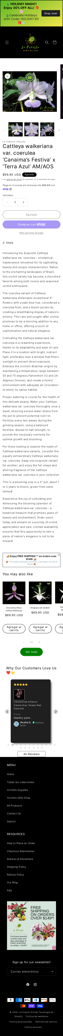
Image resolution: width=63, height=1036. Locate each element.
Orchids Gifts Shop (18, 797)
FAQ (9, 890)
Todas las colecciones (20, 782)
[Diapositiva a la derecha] (59, 130)
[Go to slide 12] (54, 744)
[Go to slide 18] (42, 747)
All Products (14, 805)
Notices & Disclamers (20, 858)
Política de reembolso (37, 1016)
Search (11, 821)
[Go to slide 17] (37, 747)
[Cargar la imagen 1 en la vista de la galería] (16, 129)
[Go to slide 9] (42, 744)
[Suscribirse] (52, 972)
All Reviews (31, 754)
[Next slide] (55, 711)
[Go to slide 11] (50, 744)
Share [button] (9, 242)
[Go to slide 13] (21, 747)
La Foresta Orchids (28, 1012)
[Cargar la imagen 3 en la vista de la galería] (47, 129)
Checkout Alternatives (20, 851)
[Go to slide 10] (46, 744)
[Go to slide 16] (33, 747)
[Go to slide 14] (25, 747)
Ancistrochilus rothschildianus (14, 609)
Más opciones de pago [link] (31, 232)
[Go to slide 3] (17, 744)
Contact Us (14, 813)
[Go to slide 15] (29, 747)
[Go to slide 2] (12, 745)
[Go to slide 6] (29, 744)
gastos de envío (14, 179)
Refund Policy (15, 874)
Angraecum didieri (40, 607)
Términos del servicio (46, 1022)
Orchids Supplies (17, 789)
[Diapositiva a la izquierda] (4, 130)
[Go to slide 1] (8, 744)
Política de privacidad (20, 1022)
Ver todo (31, 652)
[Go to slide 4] (21, 744)
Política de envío (33, 1027)
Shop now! (50, 13)
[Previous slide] (7, 711)
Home (10, 774)
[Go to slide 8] (37, 744)
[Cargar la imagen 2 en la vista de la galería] (31, 129)
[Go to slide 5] (25, 744)
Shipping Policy (16, 866)
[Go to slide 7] (33, 744)
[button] (7, 42)
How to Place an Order (21, 843)
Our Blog (12, 882)
